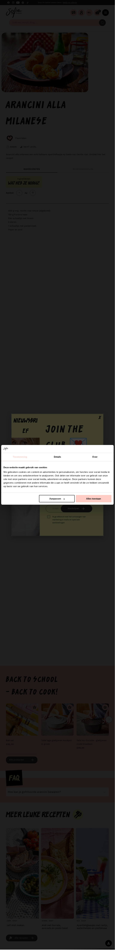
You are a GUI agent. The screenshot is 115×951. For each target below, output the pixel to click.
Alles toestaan (93, 498)
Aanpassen (55, 498)
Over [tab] (94, 457)
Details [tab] (57, 457)
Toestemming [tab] (20, 457)
